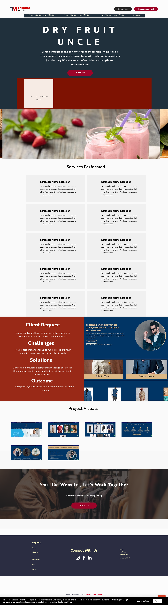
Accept (157, 601)
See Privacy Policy (65, 602)
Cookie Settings (143, 601)
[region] (38, 93)
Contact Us (35, 559)
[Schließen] (165, 601)
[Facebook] (83, 557)
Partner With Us (125, 558)
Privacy (122, 549)
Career (34, 569)
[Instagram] (77, 557)
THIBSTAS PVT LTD (94, 594)
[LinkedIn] (89, 557)
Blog (33, 564)
